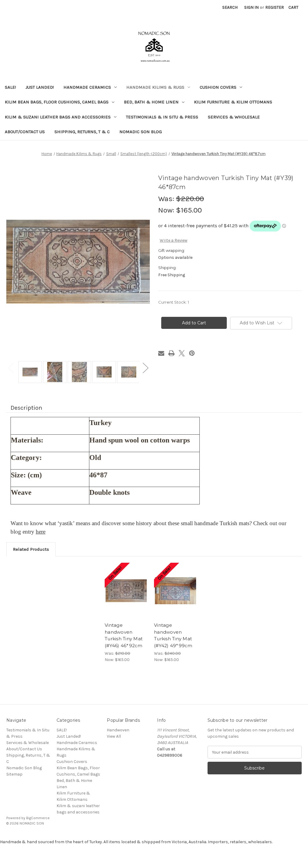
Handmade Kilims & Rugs (155, 87)
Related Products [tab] (31, 549)
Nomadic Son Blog (140, 131)
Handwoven (118, 730)
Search (230, 7)
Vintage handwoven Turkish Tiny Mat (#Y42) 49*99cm (173, 635)
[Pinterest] (192, 353)
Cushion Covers (218, 87)
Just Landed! (40, 87)
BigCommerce (38, 818)
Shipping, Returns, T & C (82, 131)
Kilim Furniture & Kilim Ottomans (233, 102)
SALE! (10, 87)
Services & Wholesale (234, 117)
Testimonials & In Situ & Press (162, 117)
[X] (182, 353)
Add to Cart (126, 590)
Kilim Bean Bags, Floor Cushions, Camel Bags (57, 102)
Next (145, 367)
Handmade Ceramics (87, 87)
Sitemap (14, 774)
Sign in (251, 7)
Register (274, 7)
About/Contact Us (25, 131)
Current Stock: (173, 302)
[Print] (171, 353)
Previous (11, 367)
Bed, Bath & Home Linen (151, 102)
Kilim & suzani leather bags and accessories (58, 117)
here (40, 531)
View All (114, 736)
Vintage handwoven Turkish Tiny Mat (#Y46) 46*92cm (124, 635)
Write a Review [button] (173, 240)
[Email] (161, 353)
